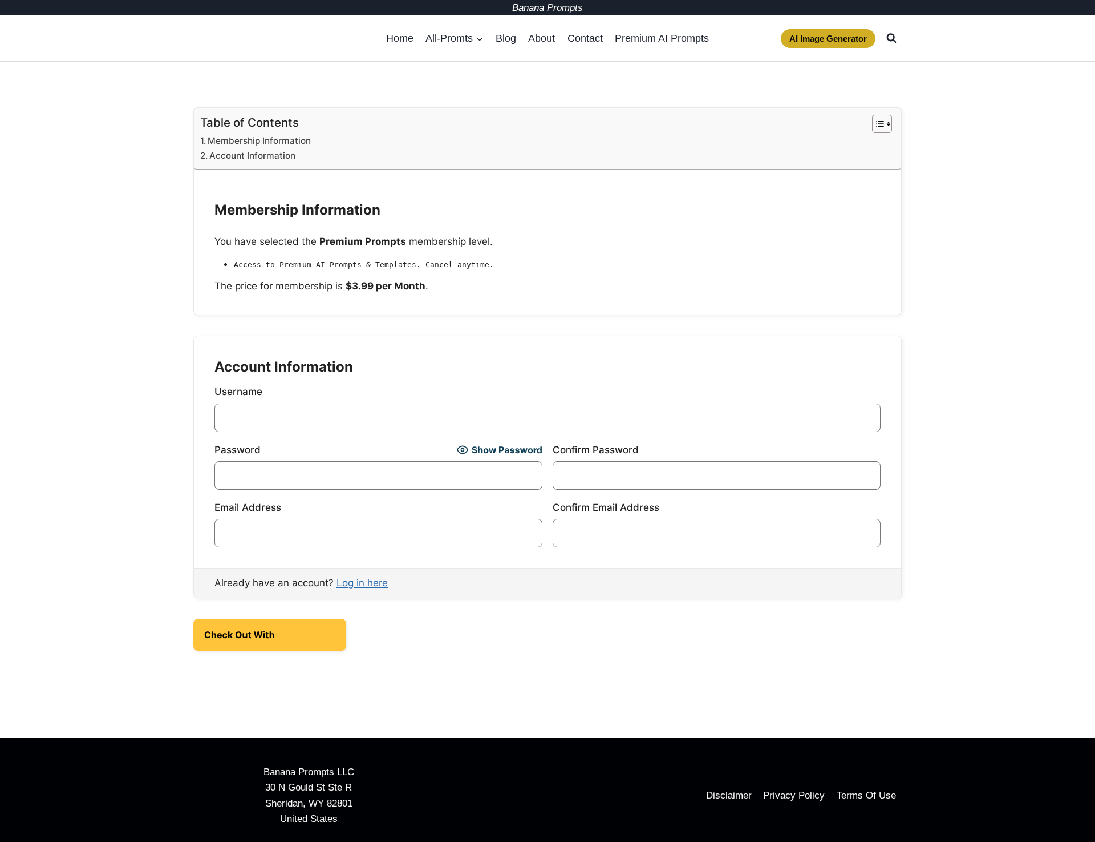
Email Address (247, 507)
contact (585, 38)
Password (237, 450)
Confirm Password (596, 450)
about (541, 38)
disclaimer (729, 795)
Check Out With (251, 638)
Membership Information (259, 140)
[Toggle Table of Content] (876, 124)
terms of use (866, 795)
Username (238, 391)
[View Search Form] (891, 38)
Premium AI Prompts (662, 38)
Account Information (252, 155)
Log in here (362, 583)
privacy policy (794, 795)
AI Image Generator (828, 38)
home (399, 38)
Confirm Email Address (606, 507)
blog (506, 38)
